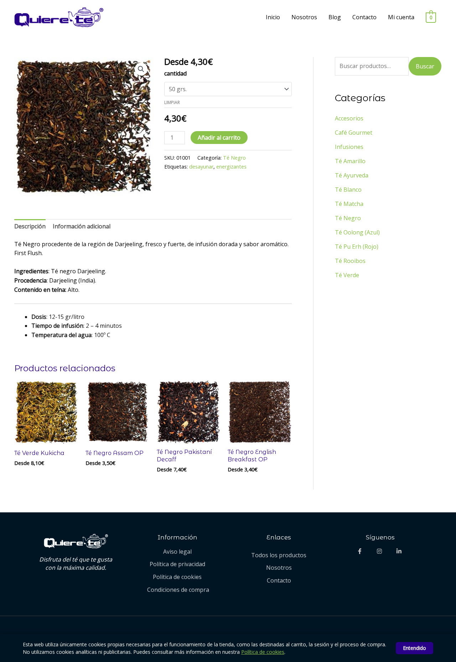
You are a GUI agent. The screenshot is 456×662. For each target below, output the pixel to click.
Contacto (364, 17)
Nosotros (304, 17)
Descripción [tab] (30, 226)
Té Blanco (348, 189)
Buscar (425, 66)
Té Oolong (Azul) (357, 232)
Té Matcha (349, 204)
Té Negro (234, 157)
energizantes (231, 166)
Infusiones (349, 147)
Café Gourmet (353, 132)
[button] (141, 69)
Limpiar (172, 102)
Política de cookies (262, 651)
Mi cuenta (401, 17)
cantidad (175, 73)
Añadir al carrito (219, 137)
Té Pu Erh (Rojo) (356, 246)
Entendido (414, 648)
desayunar (201, 166)
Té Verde (347, 275)
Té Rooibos (350, 261)
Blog (334, 17)
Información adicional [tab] (81, 226)
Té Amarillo (350, 161)
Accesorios (349, 118)
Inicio (273, 17)
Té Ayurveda (351, 175)
